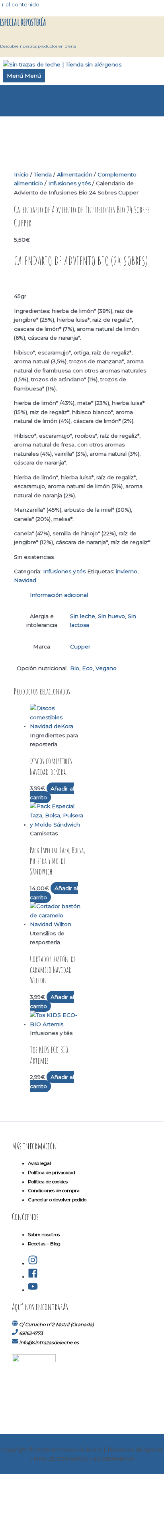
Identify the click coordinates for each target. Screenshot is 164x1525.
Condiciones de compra (54, 1190)
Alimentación (74, 174)
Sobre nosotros (44, 1234)
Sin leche (82, 616)
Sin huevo (111, 616)
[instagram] (33, 1263)
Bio (74, 668)
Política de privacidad (51, 1172)
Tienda (43, 174)
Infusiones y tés (69, 183)
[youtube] (33, 1290)
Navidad (25, 580)
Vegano (106, 668)
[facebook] (33, 1276)
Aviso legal (39, 1163)
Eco (87, 668)
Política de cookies (48, 1182)
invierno (126, 571)
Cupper (80, 646)
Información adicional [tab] (59, 595)
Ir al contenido (19, 4)
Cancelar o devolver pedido (57, 1200)
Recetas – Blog (44, 1244)
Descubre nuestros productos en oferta (38, 46)
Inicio (21, 174)
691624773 (31, 1333)
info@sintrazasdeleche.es (49, 1342)
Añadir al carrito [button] (52, 793)
